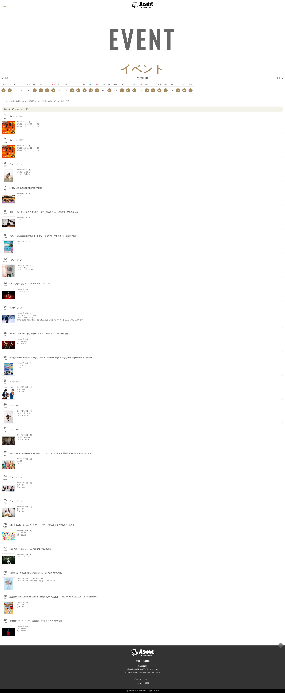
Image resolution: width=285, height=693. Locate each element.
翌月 (278, 78)
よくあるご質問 (142, 683)
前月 (6, 78)
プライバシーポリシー (142, 679)
